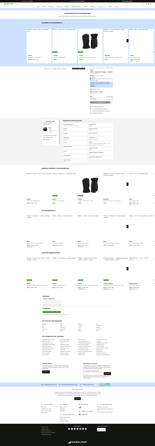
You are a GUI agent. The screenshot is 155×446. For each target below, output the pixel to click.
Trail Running (59, 6)
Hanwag (98, 327)
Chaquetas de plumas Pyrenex (84, 346)
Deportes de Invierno (76, 6)
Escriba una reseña (93, 73)
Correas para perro (100, 346)
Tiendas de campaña (46, 349)
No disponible (100, 102)
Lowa (43, 330)
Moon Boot (62, 327)
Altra (61, 324)
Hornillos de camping (64, 339)
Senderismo (51, 6)
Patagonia (44, 324)
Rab (43, 327)
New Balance (99, 325)
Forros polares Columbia (83, 349)
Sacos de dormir (45, 354)
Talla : (91, 96)
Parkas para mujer (46, 341)
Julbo (97, 324)
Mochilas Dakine (81, 354)
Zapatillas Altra (99, 349)
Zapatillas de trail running (65, 346)
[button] (66, 89)
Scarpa (79, 327)
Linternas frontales (46, 353)
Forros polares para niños (83, 341)
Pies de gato (62, 349)
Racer (92, 70)
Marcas (110, 6)
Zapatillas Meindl (81, 353)
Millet (61, 325)
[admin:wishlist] (111, 102)
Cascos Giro (98, 341)
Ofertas (116, 6)
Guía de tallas (109, 96)
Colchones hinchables (46, 351)
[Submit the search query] (143, 4)
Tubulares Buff (99, 351)
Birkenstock (98, 329)
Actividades (92, 6)
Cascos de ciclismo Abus (101, 353)
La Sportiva (44, 329)
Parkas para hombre (46, 346)
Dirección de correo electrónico (90, 371)
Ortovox (43, 325)
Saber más (92, 86)
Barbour (61, 330)
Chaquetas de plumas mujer (48, 339)
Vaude (79, 329)
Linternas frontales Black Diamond (85, 351)
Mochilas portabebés (64, 354)
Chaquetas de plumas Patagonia (103, 354)
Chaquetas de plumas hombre (48, 344)
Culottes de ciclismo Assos (101, 339)
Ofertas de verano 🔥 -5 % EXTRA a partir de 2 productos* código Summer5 (77, 9)
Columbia (80, 325)
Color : (94, 89)
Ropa (38, 6)
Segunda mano (102, 6)
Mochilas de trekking (64, 341)
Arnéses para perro (100, 344)
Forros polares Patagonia (83, 344)
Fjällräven (80, 324)
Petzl (97, 330)
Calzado (44, 6)
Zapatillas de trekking (64, 344)
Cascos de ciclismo (64, 353)
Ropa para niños (81, 339)
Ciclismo (85, 6)
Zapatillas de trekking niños (65, 351)
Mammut (80, 330)
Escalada (67, 6)
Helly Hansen (63, 329)
